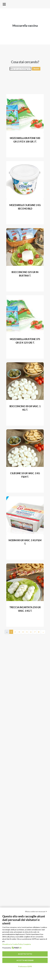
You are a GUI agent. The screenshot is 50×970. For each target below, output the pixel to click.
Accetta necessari (25, 960)
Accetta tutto (25, 954)
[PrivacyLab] (16, 948)
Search (36, 69)
